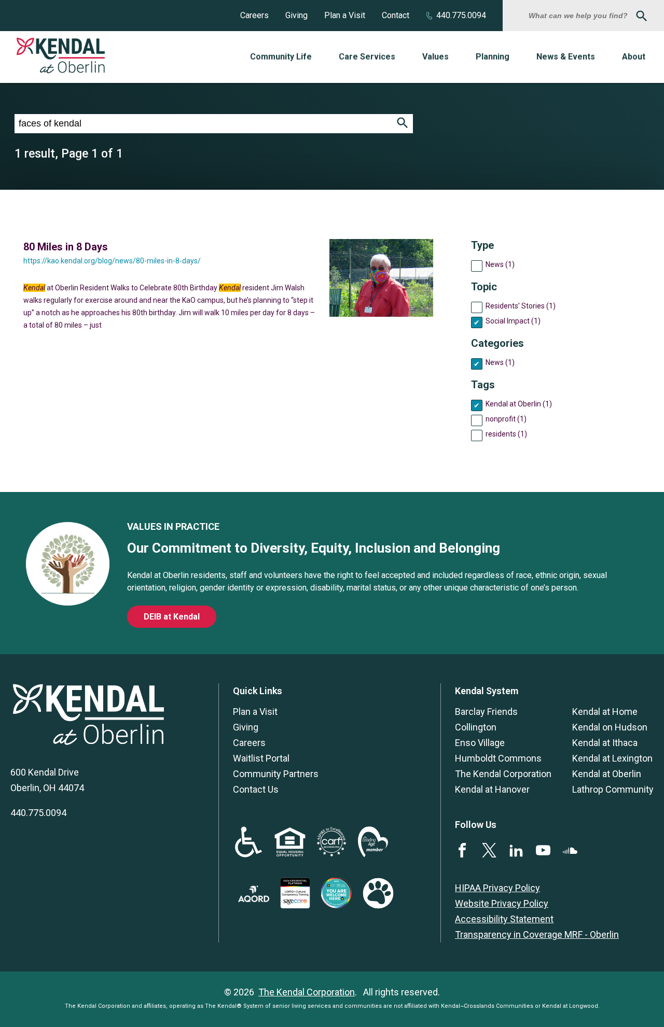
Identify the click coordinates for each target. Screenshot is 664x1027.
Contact (395, 15)
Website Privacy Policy (501, 903)
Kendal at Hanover (492, 789)
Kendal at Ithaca (605, 742)
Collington (475, 727)
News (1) (500, 264)
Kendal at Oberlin (606, 773)
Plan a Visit (344, 15)
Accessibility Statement (504, 918)
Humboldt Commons (498, 758)
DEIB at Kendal (172, 617)
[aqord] (253, 898)
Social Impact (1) (513, 321)
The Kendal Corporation (503, 773)
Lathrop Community (613, 789)
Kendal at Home (605, 711)
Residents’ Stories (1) (521, 306)
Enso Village (480, 742)
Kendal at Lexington (612, 758)
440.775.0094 (461, 15)
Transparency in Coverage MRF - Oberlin (537, 934)
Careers (254, 15)
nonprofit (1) (506, 419)
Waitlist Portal (261, 758)
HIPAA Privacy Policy (497, 887)
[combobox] (579, 15)
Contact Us (256, 789)
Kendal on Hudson (609, 727)
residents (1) (506, 434)
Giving (296, 15)
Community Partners (276, 773)
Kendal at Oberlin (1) (519, 404)
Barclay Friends (486, 711)
